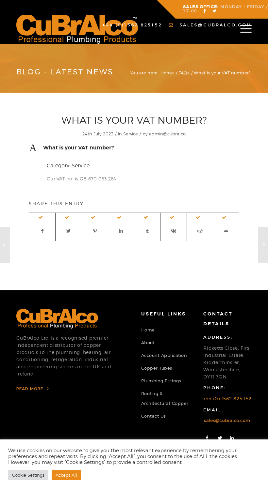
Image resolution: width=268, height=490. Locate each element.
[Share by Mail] (226, 231)
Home (148, 329)
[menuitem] (127, 25)
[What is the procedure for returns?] (5, 245)
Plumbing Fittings (161, 380)
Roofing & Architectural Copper (165, 398)
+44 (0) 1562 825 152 (227, 398)
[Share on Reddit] (200, 231)
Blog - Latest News (64, 71)
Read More (30, 388)
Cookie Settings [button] (28, 475)
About (148, 342)
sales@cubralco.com (214, 24)
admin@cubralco (167, 133)
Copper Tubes (156, 368)
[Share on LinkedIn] (121, 231)
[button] (134, 147)
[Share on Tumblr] (147, 231)
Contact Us (153, 416)
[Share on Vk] (173, 231)
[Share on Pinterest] (95, 231)
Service (130, 133)
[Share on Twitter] (68, 231)
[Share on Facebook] (42, 231)
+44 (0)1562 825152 (131, 24)
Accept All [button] (66, 475)
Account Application (164, 355)
